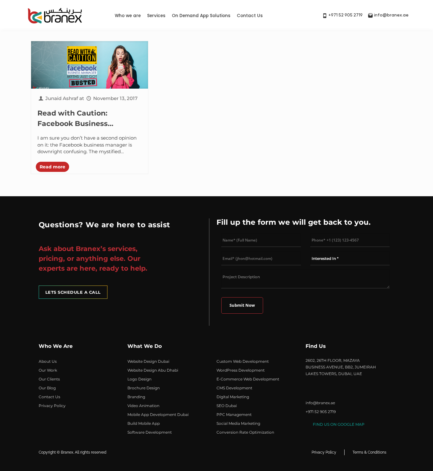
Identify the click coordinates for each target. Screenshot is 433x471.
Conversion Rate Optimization (245, 432)
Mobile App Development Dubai (158, 414)
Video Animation (143, 405)
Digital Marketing (233, 396)
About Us (48, 361)
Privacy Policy (52, 405)
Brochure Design (143, 388)
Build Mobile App (143, 423)
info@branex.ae (391, 15)
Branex (67, 452)
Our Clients (49, 379)
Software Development (149, 432)
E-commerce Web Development (248, 379)
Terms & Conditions (369, 452)
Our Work (48, 370)
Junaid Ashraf (61, 98)
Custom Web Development (243, 361)
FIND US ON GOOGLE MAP (339, 424)
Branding (136, 396)
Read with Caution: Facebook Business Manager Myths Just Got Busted (81, 119)
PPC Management (234, 414)
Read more (52, 167)
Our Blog (47, 388)
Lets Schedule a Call (73, 292)
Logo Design (139, 379)
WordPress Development (241, 370)
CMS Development (234, 388)
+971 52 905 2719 (345, 15)
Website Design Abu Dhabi (152, 370)
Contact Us (250, 16)
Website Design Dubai (148, 361)
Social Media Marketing (238, 423)
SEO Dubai (227, 405)
